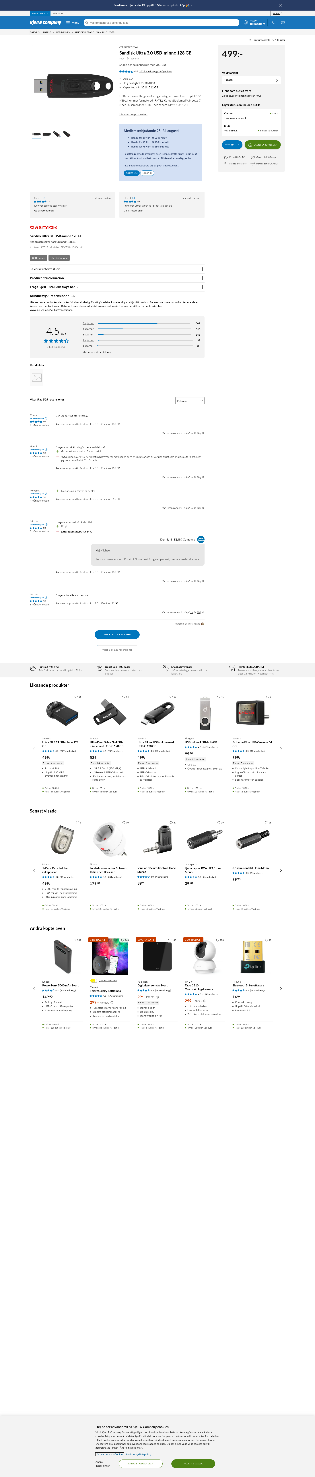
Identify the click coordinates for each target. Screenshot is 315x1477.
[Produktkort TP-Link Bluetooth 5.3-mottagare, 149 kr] (252, 956)
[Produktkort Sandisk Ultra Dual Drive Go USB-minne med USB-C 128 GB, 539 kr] (110, 713)
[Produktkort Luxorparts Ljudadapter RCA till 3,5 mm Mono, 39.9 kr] (205, 839)
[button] (36, 134)
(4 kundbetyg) (161, 876)
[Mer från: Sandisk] (43, 229)
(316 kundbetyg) (210, 747)
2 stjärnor (88, 340)
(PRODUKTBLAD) (108, 980)
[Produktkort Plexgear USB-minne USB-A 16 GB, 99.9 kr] (205, 713)
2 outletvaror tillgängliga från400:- (242, 95)
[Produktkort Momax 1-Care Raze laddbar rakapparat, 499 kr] (62, 839)
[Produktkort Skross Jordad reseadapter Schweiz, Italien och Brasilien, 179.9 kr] (110, 839)
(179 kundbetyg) (115, 995)
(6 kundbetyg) (256, 873)
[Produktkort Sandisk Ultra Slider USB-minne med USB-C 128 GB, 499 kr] (157, 713)
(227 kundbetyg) (68, 751)
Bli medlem (131, 173)
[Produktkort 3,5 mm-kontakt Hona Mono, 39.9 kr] (252, 839)
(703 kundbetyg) (115, 751)
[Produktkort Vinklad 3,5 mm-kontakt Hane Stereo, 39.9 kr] (157, 839)
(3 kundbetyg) (209, 877)
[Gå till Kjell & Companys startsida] (47, 22)
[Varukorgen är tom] (283, 22)
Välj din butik (231, 130)
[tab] (40, 13)
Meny (75, 22)
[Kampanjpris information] (111, 1002)
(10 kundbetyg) (257, 751)
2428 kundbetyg (148, 71)
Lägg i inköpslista (261, 39)
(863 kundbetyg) (163, 990)
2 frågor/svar (165, 71)
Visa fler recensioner (117, 634)
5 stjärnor (88, 323)
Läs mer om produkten (133, 114)
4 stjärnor (88, 328)
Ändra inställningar (103, 1463)
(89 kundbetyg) (257, 990)
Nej (199, 432)
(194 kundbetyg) (210, 994)
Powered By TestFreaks (187, 623)
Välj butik (65, 791)
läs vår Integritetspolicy (138, 1454)
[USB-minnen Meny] (73, 32)
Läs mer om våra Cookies (110, 1454)
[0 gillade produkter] (274, 22)
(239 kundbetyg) (68, 990)
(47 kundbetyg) (162, 751)
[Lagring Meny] (54, 32)
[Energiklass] (93, 980)
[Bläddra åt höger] (280, 748)
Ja (191, 432)
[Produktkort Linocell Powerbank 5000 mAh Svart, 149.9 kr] (62, 956)
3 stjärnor (88, 334)
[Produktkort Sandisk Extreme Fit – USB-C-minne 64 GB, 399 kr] (252, 713)
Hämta (235, 144)
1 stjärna (87, 345)
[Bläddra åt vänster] (34, 748)
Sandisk (135, 58)
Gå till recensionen (44, 210)
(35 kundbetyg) (115, 877)
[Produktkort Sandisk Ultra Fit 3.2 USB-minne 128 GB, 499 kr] (62, 713)
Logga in (147, 173)
